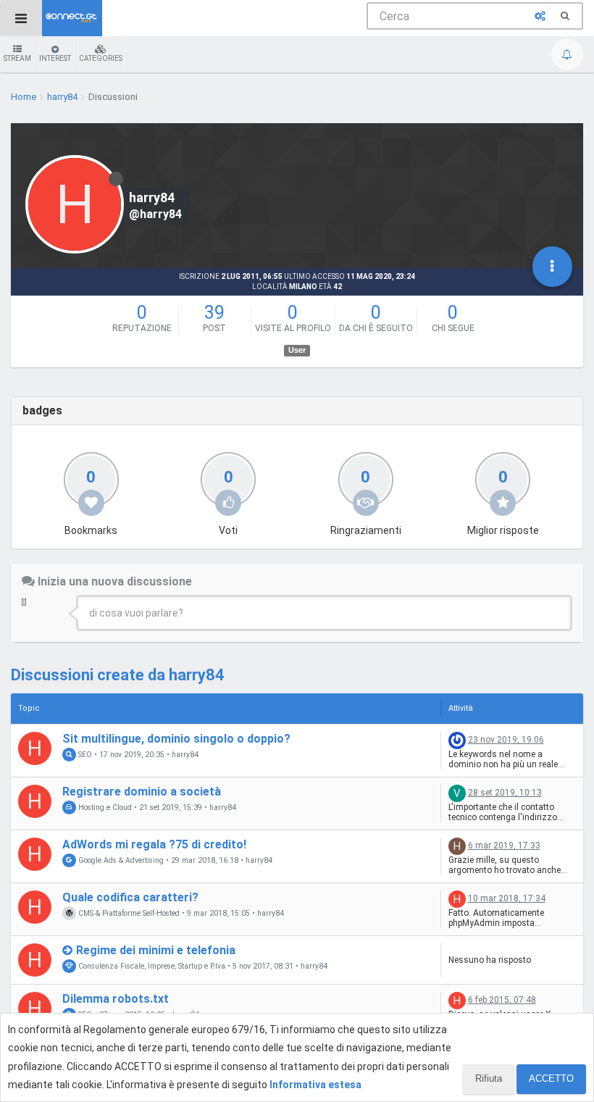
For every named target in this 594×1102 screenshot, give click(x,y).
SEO (84, 754)
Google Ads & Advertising (120, 860)
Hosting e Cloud (104, 807)
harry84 (185, 755)
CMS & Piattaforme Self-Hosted (128, 913)
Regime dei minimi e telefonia (155, 950)
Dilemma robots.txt (115, 999)
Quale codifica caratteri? (130, 897)
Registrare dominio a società (141, 791)
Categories (100, 58)
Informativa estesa (315, 1084)
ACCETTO (551, 1078)
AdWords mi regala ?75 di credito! (154, 844)
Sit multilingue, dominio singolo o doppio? (176, 739)
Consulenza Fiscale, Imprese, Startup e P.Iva (150, 966)
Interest (55, 58)
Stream (17, 58)
